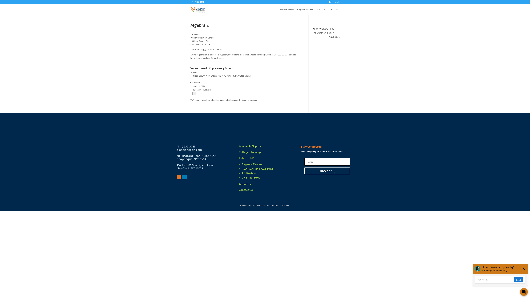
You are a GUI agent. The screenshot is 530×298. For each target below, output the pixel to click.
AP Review (249, 173)
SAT (338, 10)
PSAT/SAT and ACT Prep (257, 169)
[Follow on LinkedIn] (184, 177)
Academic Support (251, 146)
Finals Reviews (287, 10)
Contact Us (246, 190)
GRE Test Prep (251, 177)
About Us (245, 184)
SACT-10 (321, 10)
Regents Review (252, 164)
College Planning (250, 152)
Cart (330, 2)
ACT (330, 10)
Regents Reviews (305, 10)
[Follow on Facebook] (179, 177)
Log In (337, 2)
